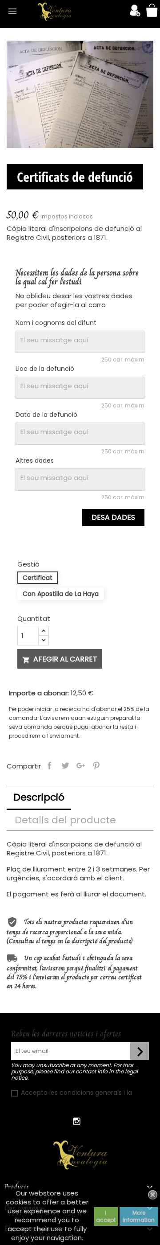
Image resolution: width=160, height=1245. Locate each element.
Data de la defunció (46, 414)
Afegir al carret (59, 659)
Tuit (65, 764)
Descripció (38, 797)
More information (139, 1216)
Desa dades (113, 517)
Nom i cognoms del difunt (56, 322)
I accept (106, 1216)
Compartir (49, 764)
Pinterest (96, 764)
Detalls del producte (65, 820)
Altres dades (35, 460)
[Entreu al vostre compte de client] (135, 14)
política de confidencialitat (53, 1101)
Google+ (81, 764)
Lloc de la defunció (45, 368)
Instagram (76, 1121)
